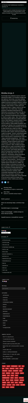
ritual (3, 380)
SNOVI (3, 267)
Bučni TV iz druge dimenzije (8, 336)
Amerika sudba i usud (7, 349)
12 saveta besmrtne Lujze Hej (8, 339)
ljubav (13, 373)
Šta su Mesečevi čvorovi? (8, 356)
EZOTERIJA (4, 242)
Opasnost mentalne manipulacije (9, 341)
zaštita (7, 387)
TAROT (3, 270)
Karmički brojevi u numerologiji (9, 208)
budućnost (12, 368)
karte (4, 373)
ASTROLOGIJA (5, 240)
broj (3, 368)
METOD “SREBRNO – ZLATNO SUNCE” (10, 358)
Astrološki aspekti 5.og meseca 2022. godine (11, 343)
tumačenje (9, 384)
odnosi (12, 377)
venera (17, 384)
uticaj (14, 384)
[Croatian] (4, 231)
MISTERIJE (4, 256)
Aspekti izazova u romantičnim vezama (12, 217)
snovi (8, 382)
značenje (12, 387)
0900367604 (14, 18)
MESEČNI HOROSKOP (6, 254)
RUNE (3, 263)
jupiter (21, 370)
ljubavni (21, 373)
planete (16, 377)
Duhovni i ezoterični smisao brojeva (12, 193)
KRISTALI (4, 249)
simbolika (16, 380)
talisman (20, 382)
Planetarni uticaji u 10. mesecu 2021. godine (11, 354)
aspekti (8, 366)
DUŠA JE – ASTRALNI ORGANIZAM (10, 352)
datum (17, 368)
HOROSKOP (15, 370)
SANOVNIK (4, 265)
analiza (4, 366)
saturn (7, 380)
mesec (12, 375)
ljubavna (17, 373)
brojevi (7, 368)
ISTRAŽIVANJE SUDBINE (7, 247)
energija (21, 368)
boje (19, 366)
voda (3, 387)
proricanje (21, 377)
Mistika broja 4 (7, 93)
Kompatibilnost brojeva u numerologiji (13, 189)
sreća (12, 382)
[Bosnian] (2, 231)
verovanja (22, 384)
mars (8, 375)
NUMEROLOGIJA (5, 258)
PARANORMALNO (5, 261)
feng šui (10, 370)
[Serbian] (5, 231)
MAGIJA (4, 251)
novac (16, 375)
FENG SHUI (4, 244)
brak (23, 366)
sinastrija (21, 380)
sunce (16, 382)
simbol (11, 380)
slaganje (4, 382)
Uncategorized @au (6, 272)
